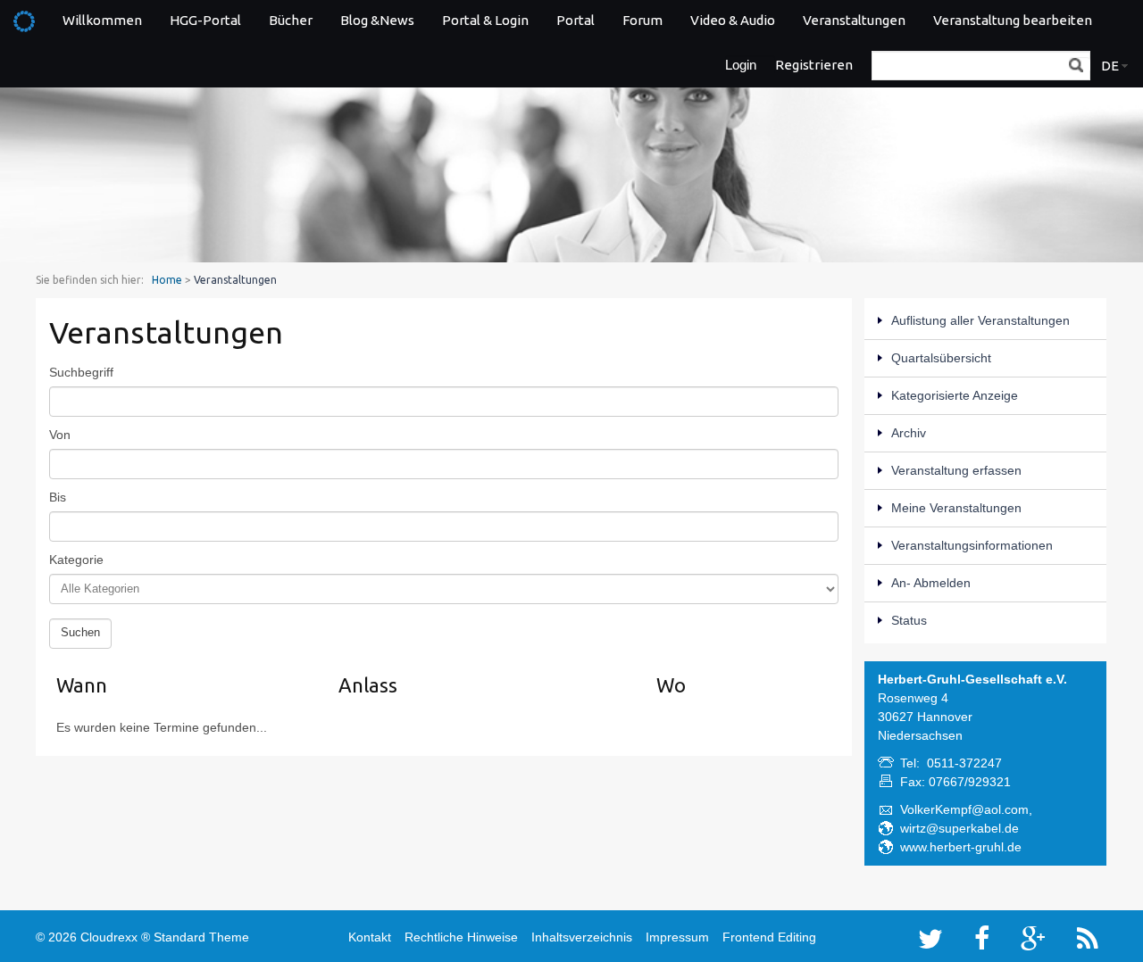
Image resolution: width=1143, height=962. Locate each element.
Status (909, 620)
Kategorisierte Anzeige (954, 395)
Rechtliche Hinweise (461, 937)
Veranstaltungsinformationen (972, 545)
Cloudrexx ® (115, 937)
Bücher (291, 20)
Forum (642, 20)
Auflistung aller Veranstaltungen (980, 320)
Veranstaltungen (854, 20)
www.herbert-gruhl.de (961, 847)
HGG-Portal (205, 20)
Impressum (677, 937)
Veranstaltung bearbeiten (1012, 20)
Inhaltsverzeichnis (581, 937)
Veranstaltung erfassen (956, 470)
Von (60, 434)
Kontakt (369, 937)
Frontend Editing (769, 937)
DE (1110, 65)
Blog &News (377, 20)
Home (167, 280)
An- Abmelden (931, 583)
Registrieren (814, 64)
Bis (57, 497)
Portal (575, 20)
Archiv (908, 433)
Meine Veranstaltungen (956, 508)
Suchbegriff (81, 372)
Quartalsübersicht (941, 358)
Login (740, 64)
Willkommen (102, 20)
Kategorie (76, 559)
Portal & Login (485, 20)
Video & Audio (732, 20)
